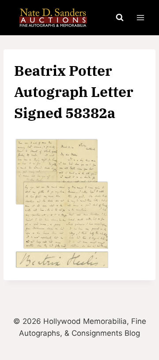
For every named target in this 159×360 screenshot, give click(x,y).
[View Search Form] (120, 18)
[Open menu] (140, 17)
